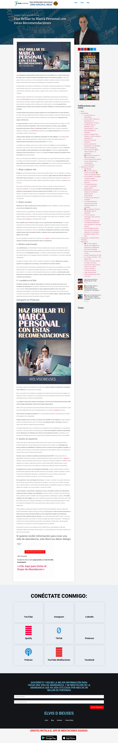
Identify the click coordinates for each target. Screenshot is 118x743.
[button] (35, 31)
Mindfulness (88, 169)
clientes (52, 145)
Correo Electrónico (59, 699)
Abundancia (84, 113)
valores (65, 460)
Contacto (59, 720)
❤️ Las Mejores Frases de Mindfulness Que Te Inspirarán (92, 211)
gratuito (26, 189)
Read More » (86, 282)
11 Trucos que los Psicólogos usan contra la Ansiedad (92, 216)
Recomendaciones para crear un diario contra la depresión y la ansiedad (91, 230)
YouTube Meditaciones (59, 660)
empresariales (49, 511)
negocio (47, 238)
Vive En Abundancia (90, 148)
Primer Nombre (59, 694)
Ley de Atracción (89, 165)
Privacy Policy (69, 720)
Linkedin (89, 617)
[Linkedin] (91, 49)
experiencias (35, 131)
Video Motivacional (90, 272)
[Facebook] (82, 49)
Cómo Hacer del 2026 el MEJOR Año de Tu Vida (90, 280)
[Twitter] (94, 49)
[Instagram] (88, 49)
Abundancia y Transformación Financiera (25, 15)
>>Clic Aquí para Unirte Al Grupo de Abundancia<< (31, 568)
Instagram (29, 219)
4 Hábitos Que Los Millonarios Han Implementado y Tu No (91, 126)
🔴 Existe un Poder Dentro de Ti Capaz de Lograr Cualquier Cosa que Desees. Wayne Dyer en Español (92, 297)
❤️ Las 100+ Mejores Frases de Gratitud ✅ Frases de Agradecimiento (92, 172)
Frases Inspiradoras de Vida (92, 255)
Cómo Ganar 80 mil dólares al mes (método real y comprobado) (92, 161)
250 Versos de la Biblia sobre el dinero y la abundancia (91, 151)
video (19, 261)
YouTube (28, 617)
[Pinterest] (79, 49)
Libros (82, 2)
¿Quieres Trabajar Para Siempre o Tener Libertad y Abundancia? (92, 136)
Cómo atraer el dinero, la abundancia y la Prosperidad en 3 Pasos (91, 121)
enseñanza (57, 410)
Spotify (28, 638)
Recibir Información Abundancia (35, 552)
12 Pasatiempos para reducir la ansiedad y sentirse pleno (90, 186)
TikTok (59, 638)
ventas (65, 178)
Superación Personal (87, 167)
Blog (88, 2)
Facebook (89, 660)
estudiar (66, 458)
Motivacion (84, 241)
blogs (63, 137)
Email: (19, 544)
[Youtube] (85, 49)
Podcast (28, 660)
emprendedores (25, 99)
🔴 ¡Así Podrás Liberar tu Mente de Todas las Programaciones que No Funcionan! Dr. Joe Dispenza (91, 288)
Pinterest (89, 638)
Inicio (75, 2)
